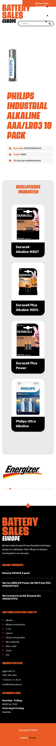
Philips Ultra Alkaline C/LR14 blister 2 (28, 428)
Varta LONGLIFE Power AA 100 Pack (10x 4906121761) (26, 584)
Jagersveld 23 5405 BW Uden (9, 673)
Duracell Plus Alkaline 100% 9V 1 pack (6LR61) (27, 312)
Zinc (6, 654)
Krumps (32, 738)
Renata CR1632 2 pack (16, 573)
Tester (7, 650)
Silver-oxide (9, 646)
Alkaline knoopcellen (13, 624)
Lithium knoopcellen (13, 637)
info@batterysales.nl (12, 684)
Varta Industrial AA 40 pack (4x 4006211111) (21, 597)
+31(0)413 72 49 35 (11, 679)
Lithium (7, 633)
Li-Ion (6, 628)
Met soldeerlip (10, 641)
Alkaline (7, 620)
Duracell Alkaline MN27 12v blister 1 (27, 252)
